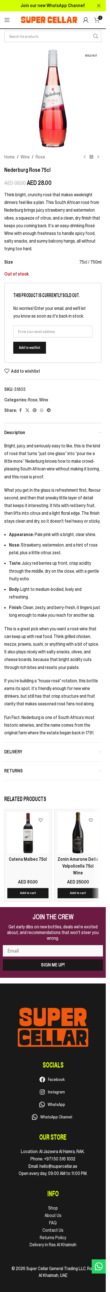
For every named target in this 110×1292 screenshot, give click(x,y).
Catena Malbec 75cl (28, 859)
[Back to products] (91, 157)
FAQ (53, 1223)
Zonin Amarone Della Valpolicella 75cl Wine (78, 866)
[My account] (85, 20)
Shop (53, 1208)
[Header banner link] (53, 5)
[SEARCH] (96, 36)
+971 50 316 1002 (59, 1159)
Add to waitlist (29, 347)
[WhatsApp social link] (41, 410)
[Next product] (98, 157)
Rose (40, 157)
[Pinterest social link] (34, 410)
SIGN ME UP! (53, 965)
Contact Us (52, 1230)
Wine (25, 157)
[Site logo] (49, 19)
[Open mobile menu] (7, 20)
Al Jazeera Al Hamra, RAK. (62, 1151)
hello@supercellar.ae (58, 1166)
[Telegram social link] (48, 410)
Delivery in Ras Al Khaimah (53, 1244)
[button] (28, 893)
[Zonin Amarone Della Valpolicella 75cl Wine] (78, 833)
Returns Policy (53, 1237)
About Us (53, 1215)
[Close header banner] (99, 5)
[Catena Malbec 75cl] (28, 833)
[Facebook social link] (20, 410)
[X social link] (27, 410)
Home (9, 157)
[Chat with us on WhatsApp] (99, 1266)
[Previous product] (84, 157)
